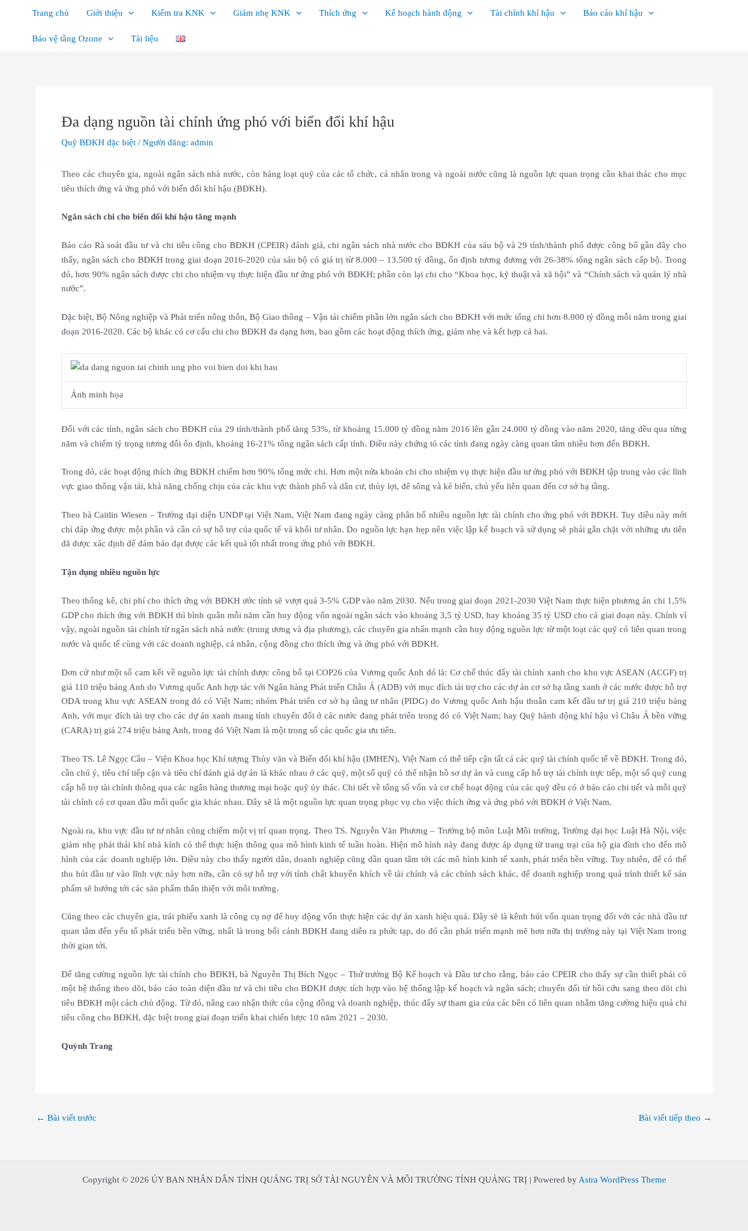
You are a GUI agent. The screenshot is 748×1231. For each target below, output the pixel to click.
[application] (128, 13)
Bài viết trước (66, 1118)
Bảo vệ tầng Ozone (67, 38)
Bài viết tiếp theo (675, 1118)
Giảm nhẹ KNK (261, 13)
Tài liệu (144, 38)
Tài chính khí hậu (522, 13)
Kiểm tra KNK (178, 13)
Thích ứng (337, 13)
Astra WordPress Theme (622, 1179)
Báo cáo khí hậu (613, 13)
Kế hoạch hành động (423, 13)
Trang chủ (50, 13)
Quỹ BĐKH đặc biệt (98, 142)
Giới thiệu (104, 13)
